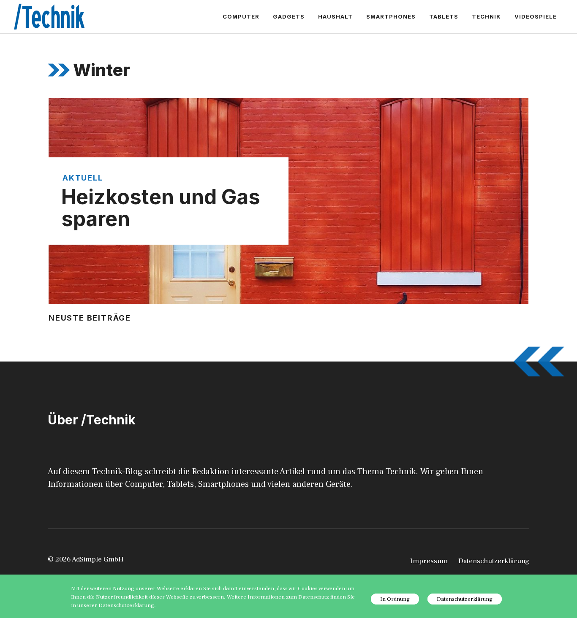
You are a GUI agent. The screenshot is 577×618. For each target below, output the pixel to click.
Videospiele (535, 16)
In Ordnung (395, 599)
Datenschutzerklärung (493, 561)
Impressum (429, 561)
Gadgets (289, 16)
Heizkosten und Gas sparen (160, 208)
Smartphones (391, 16)
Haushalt (335, 16)
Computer (241, 16)
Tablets (443, 16)
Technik (486, 16)
